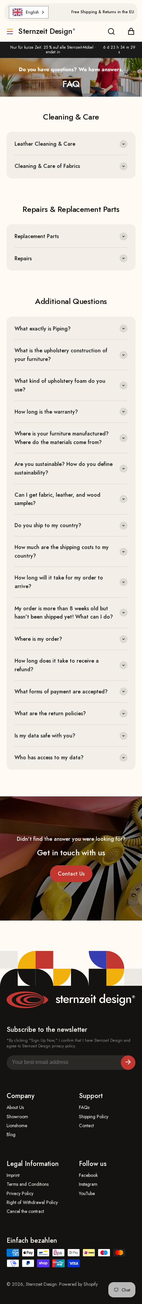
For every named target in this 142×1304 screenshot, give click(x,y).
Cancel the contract (25, 1211)
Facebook (88, 1175)
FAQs (84, 1107)
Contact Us (71, 874)
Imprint (13, 1175)
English (32, 12)
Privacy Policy (20, 1193)
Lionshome (17, 1125)
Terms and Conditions (28, 1184)
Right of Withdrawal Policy (32, 1202)
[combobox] (29, 12)
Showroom (17, 1117)
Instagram (88, 1184)
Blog (11, 1134)
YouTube (87, 1193)
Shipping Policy (93, 1117)
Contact (86, 1125)
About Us (15, 1107)
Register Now (128, 1062)
